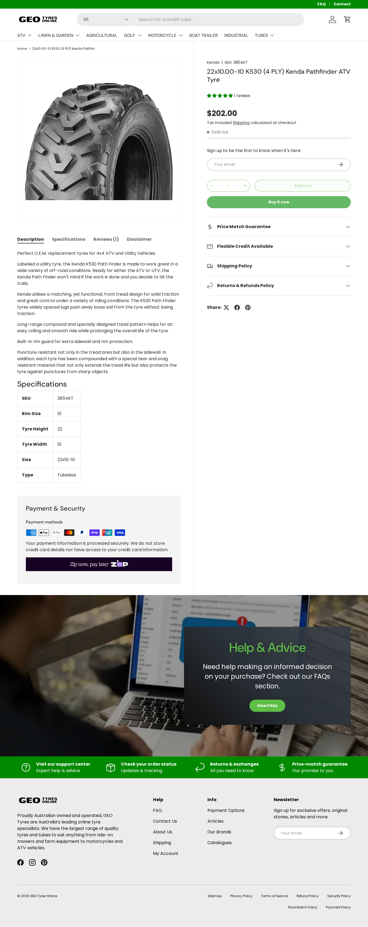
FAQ (321, 4)
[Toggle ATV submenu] (29, 35)
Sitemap (215, 896)
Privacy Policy (241, 896)
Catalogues (219, 843)
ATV (21, 35)
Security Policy (339, 896)
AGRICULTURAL (101, 35)
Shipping (241, 122)
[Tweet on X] (226, 307)
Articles (215, 821)
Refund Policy (308, 896)
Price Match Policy (302, 907)
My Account (165, 853)
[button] (347, 19)
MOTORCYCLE (162, 35)
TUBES (261, 35)
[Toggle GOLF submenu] (139, 35)
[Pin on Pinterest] (247, 307)
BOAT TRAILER (203, 35)
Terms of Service (274, 896)
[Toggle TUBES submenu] (272, 35)
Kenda (213, 62)
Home (22, 48)
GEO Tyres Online (43, 896)
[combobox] (190, 19)
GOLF (129, 35)
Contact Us (165, 821)
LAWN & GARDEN (55, 35)
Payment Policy (338, 907)
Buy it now (278, 202)
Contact (342, 4)
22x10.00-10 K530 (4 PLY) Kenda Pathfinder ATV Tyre (64, 48)
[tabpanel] (99, 366)
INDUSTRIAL (236, 35)
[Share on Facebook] (237, 307)
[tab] (30, 239)
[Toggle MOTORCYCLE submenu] (181, 35)
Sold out (302, 185)
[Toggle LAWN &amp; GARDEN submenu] (77, 35)
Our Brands (219, 832)
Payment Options (226, 810)
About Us (162, 832)
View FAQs (267, 705)
